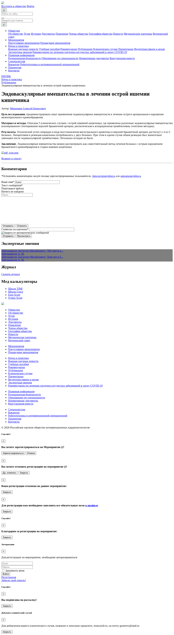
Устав (27, 33)
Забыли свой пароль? (13, 580)
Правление (62, 33)
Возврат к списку (11, 158)
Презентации (126, 49)
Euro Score (14, 294)
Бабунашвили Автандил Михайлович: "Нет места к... (32, 250)
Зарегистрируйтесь (103, 176)
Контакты (14, 70)
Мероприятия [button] (16, 39)
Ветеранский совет (19, 340)
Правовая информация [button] (21, 55)
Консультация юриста (122, 58)
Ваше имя (7, 182)
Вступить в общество (13, 6)
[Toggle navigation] (2, 18)
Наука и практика (18, 358)
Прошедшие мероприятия (55, 43)
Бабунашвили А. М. (12, 253)
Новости (118, 33)
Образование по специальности (59, 58)
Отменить (22, 226)
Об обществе (15, 33)
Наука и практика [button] (18, 46)
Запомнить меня (14, 570)
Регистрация (8, 577)
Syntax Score (15, 297)
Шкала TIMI (15, 288)
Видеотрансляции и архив (149, 49)
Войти (30, 6)
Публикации (85, 49)
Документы (48, 33)
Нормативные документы (94, 58)
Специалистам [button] (16, 61)
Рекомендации (68, 49)
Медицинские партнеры (138, 33)
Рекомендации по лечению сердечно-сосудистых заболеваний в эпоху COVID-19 (79, 52)
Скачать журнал (10, 274)
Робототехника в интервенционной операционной (49, 64)
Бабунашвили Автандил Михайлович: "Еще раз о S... (32, 256)
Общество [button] (14, 30)
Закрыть (24, 472)
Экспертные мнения (20, 52)
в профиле (91, 505)
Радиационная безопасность (24, 58)
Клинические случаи (105, 49)
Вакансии (14, 64)
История (36, 33)
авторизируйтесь (130, 176)
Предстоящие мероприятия (24, 43)
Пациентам (14, 67)
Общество (14, 309)
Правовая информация (21, 391)
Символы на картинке (15, 229)
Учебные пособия (49, 49)
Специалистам (16, 409)
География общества (100, 33)
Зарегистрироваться (13, 453)
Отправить (8, 226)
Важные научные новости (23, 49)
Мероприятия (16, 346)
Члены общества (78, 33)
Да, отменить (9, 472)
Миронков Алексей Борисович (28, 108)
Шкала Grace (15, 291)
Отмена (31, 453)
